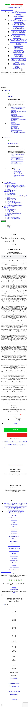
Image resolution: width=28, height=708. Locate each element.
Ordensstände (14, 115)
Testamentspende (17, 434)
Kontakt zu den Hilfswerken (18, 64)
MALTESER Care (18, 22)
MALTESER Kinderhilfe (18, 23)
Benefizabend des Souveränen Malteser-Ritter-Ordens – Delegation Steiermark (18, 42)
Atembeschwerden (14, 683)
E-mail (8, 227)
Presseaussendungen (11, 209)
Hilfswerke (17, 19)
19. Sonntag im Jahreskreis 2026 (15, 510)
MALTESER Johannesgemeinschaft (16, 163)
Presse (17, 66)
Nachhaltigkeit (14, 126)
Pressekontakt (10, 210)
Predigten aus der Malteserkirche (18, 60)
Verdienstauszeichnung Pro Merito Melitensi (17, 117)
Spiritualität (17, 47)
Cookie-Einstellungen (14, 589)
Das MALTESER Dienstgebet (18, 58)
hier (20, 414)
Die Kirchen (18, 15)
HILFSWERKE (7, 137)
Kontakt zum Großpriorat (18, 63)
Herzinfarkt (14, 678)
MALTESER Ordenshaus (18, 24)
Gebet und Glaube (18, 56)
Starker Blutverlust (14, 691)
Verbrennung (14, 694)
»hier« (14, 592)
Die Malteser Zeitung (17, 68)
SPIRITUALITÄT (8, 191)
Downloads (9, 214)
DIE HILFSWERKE (13, 143)
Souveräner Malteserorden (14, 7)
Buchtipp (17, 67)
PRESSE (6, 207)
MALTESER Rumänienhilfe (18, 34)
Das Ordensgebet (18, 48)
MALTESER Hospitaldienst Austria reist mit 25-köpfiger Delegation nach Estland (15, 504)
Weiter (15, 423)
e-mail (18, 420)
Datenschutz (14, 588)
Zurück (15, 416)
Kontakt (17, 62)
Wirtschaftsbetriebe (15, 124)
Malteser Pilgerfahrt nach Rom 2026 (18, 39)
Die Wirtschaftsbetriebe (18, 16)
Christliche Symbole (18, 55)
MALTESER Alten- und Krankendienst (18, 26)
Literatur (19, 14)
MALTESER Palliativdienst (18, 32)
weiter (15, 477)
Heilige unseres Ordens (16, 130)
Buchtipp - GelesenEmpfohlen (14, 213)
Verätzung (14, 699)
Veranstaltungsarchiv (18, 46)
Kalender (18, 44)
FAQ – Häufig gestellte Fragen (18, 132)
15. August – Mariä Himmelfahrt (15, 464)
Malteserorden (17, 36)
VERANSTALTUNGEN (10, 183)
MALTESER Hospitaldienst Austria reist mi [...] (15, 444)
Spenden (7, 4)
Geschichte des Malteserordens (18, 12)
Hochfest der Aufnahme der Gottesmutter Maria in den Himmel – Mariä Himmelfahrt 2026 (15, 506)
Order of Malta (14, 520)
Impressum (14, 587)
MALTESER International (18, 31)
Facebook (9, 225)
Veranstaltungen (17, 38)
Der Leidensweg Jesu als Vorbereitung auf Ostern (18, 52)
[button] (20, 10)
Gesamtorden (14, 114)
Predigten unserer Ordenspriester (18, 59)
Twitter (8, 226)
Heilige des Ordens (18, 50)
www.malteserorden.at (6, 572)
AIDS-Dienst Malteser (18, 28)
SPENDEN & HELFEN (9, 206)
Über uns (17, 11)
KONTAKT (6, 215)
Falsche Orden (18, 18)
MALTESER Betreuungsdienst (18, 30)
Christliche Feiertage (18, 54)
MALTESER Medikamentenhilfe (18, 35)
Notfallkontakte (17, 4)
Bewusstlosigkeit (14, 686)
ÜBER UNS (7, 90)
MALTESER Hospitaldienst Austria (18, 20)
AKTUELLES (7, 182)
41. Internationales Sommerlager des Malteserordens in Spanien (15, 512)
